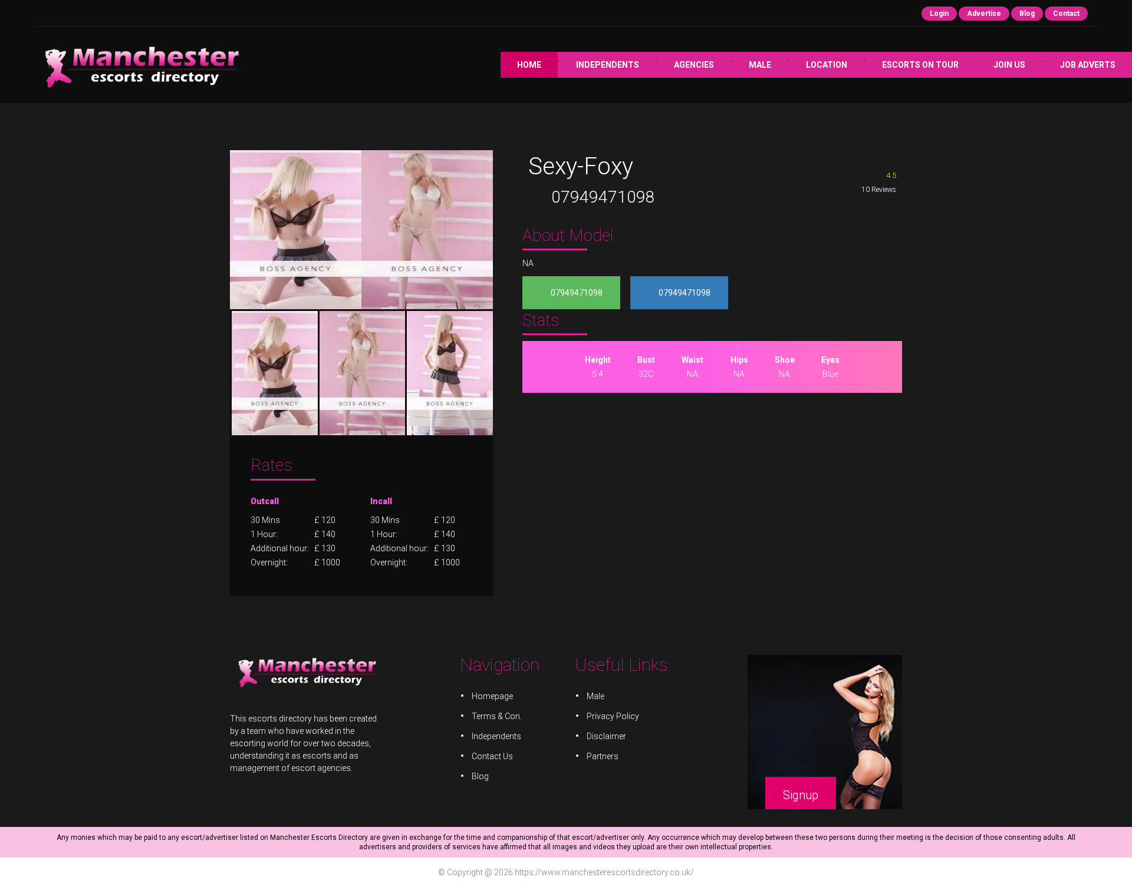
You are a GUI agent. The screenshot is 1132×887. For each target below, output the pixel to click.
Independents (607, 64)
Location (826, 64)
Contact (1066, 13)
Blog (1027, 13)
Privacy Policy (613, 716)
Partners (602, 756)
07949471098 (603, 197)
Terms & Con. (497, 716)
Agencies (694, 64)
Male (760, 64)
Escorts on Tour (920, 64)
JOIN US (1009, 64)
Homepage (492, 696)
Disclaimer (606, 736)
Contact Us (492, 756)
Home (529, 64)
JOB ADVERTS (1087, 64)
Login (939, 13)
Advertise (984, 13)
